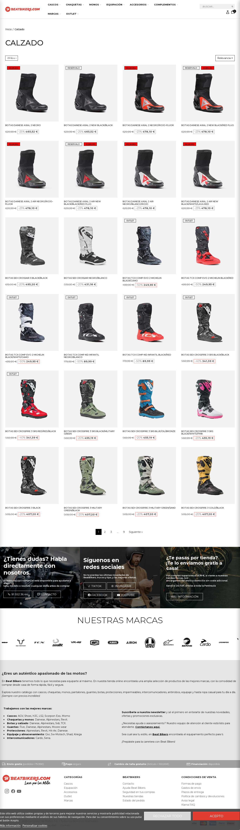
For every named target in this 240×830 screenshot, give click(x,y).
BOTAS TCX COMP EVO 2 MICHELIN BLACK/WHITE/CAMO (24, 356)
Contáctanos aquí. (147, 727)
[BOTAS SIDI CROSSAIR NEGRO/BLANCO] (90, 245)
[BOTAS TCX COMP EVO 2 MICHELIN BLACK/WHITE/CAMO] (32, 322)
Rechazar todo (167, 816)
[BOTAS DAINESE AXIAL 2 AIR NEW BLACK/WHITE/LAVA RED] (208, 169)
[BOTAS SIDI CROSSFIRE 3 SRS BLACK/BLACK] (208, 322)
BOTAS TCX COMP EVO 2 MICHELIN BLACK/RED (207, 278)
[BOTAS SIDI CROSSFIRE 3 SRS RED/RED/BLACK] (32, 399)
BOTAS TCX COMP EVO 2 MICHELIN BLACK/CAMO (142, 279)
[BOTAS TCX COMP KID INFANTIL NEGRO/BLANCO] (90, 322)
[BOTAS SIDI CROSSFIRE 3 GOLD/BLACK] (208, 475)
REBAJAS (13, 68)
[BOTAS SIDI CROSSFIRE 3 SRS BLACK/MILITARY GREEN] (90, 399)
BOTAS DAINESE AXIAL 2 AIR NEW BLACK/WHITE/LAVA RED (199, 202)
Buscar (232, 6)
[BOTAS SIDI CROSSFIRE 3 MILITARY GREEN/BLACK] (90, 475)
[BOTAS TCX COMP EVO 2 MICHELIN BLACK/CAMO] (149, 245)
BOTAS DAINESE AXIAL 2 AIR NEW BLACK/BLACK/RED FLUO (82, 202)
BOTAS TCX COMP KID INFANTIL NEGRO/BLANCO (81, 356)
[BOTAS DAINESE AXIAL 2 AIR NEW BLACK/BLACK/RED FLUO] (90, 169)
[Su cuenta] (227, 12)
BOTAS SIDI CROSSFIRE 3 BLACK (22, 507)
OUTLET (130, 220)
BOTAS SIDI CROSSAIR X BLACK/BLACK (26, 278)
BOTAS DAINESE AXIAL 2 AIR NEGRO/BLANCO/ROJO (138, 202)
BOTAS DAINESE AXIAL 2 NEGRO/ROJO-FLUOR (148, 125)
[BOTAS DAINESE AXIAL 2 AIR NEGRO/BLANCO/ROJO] (149, 169)
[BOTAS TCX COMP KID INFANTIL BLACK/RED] (149, 322)
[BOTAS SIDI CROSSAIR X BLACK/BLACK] (32, 245)
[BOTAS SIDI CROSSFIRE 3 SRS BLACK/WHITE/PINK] (208, 399)
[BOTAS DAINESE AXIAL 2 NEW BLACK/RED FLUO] (208, 93)
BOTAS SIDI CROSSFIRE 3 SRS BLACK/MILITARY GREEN (89, 432)
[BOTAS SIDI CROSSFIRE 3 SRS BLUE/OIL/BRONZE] (149, 399)
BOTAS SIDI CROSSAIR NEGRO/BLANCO (85, 278)
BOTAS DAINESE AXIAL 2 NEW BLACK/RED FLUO (207, 125)
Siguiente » (136, 531)
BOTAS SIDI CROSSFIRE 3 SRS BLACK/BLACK (205, 354)
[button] (18, 594)
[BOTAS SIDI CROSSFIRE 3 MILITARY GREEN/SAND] (149, 475)
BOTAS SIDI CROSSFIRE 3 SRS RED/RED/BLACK (30, 431)
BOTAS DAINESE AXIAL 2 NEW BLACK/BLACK (88, 125)
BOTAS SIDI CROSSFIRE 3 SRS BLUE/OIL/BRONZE (149, 431)
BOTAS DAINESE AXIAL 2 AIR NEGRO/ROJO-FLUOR (29, 202)
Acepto (216, 816)
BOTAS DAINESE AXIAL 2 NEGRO (23, 125)
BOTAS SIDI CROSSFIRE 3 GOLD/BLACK (202, 507)
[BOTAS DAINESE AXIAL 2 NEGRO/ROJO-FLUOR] (149, 93)
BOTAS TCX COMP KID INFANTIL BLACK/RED (147, 354)
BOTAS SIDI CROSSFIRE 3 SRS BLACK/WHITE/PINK (197, 432)
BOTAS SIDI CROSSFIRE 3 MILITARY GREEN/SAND (149, 507)
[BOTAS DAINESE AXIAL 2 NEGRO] (32, 93)
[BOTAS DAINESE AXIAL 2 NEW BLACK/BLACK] (90, 93)
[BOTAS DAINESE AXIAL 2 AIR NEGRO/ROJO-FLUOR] (32, 169)
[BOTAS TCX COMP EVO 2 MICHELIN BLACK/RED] (208, 245)
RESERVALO (74, 68)
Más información (10, 825)
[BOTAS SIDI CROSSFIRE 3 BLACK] (32, 475)
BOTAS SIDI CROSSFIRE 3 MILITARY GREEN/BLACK (83, 509)
